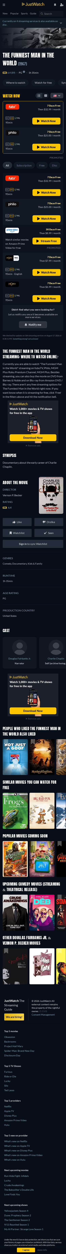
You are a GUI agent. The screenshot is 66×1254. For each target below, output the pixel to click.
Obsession (9, 1036)
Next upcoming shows (16, 1204)
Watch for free (43, 82)
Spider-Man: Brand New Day (19, 1050)
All (7, 165)
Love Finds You (12, 1194)
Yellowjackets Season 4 (16, 1210)
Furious (8, 1071)
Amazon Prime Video (15, 1120)
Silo (6, 1085)
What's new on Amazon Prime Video (23, 1155)
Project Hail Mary (13, 1046)
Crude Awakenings (14, 1185)
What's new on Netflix (15, 1141)
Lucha (7, 1180)
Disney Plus (10, 1115)
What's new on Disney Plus (18, 1150)
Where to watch (15, 82)
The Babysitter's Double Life (19, 1189)
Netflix (7, 1106)
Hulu (6, 1124)
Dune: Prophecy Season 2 (17, 1215)
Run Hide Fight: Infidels (16, 1175)
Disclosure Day (12, 1055)
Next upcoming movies (16, 1170)
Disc (54, 165)
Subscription (24, 165)
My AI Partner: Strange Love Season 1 (23, 1229)
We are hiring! (14, 1016)
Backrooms (10, 1041)
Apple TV (9, 1111)
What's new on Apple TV (17, 1145)
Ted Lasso (9, 1090)
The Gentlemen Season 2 (17, 1219)
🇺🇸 (55, 95)
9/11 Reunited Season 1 (16, 1224)
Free (42, 165)
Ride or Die (10, 1076)
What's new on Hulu (14, 1159)
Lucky (7, 1081)
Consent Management (43, 1014)
